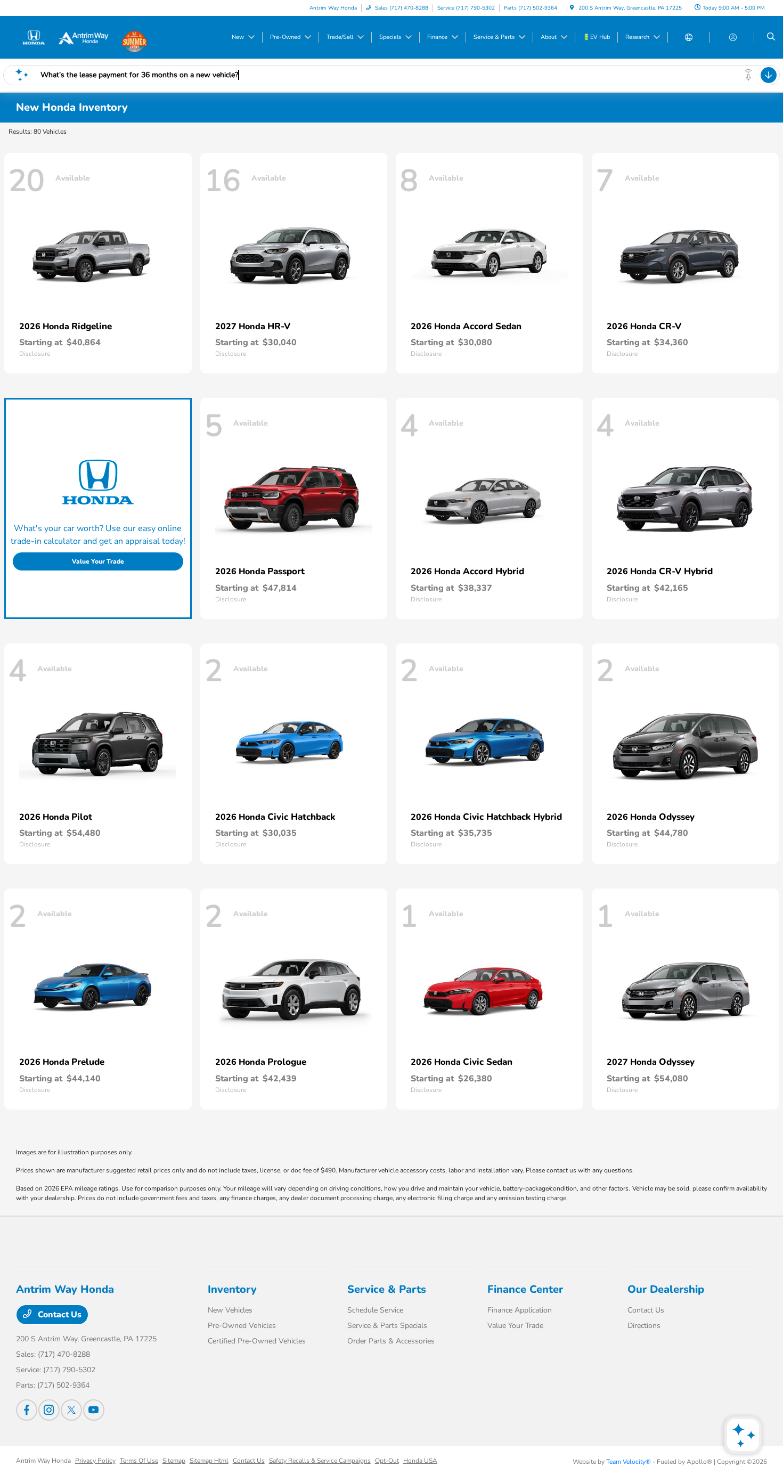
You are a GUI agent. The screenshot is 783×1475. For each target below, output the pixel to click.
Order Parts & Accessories (391, 1341)
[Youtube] (93, 1410)
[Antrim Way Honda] (64, 37)
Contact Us (58, 1315)
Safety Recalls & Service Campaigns (320, 1460)
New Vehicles (230, 1310)
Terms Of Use (139, 1460)
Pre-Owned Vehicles (242, 1326)
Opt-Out (387, 1460)
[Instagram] (49, 1410)
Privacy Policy (95, 1460)
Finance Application (519, 1310)
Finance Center (525, 1289)
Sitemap (173, 1460)
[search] (771, 37)
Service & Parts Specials (387, 1326)
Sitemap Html (209, 1460)
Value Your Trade (98, 561)
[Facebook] (26, 1410)
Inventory (232, 1289)
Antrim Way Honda (43, 1460)
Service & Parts (386, 1289)
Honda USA (420, 1460)
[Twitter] (71, 1410)
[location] (572, 8)
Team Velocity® (628, 1461)
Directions (643, 1326)
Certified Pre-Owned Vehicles (257, 1341)
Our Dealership (665, 1289)
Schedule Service (375, 1310)
